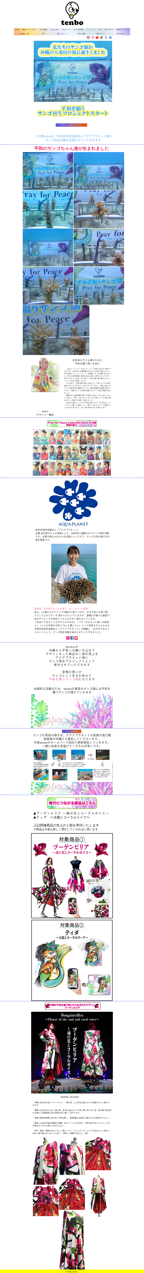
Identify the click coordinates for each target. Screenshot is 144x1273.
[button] (43, 29)
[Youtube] (97, 37)
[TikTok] (101, 37)
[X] (106, 37)
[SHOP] (88, 37)
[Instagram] (92, 37)
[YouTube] (76, 638)
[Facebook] (110, 37)
